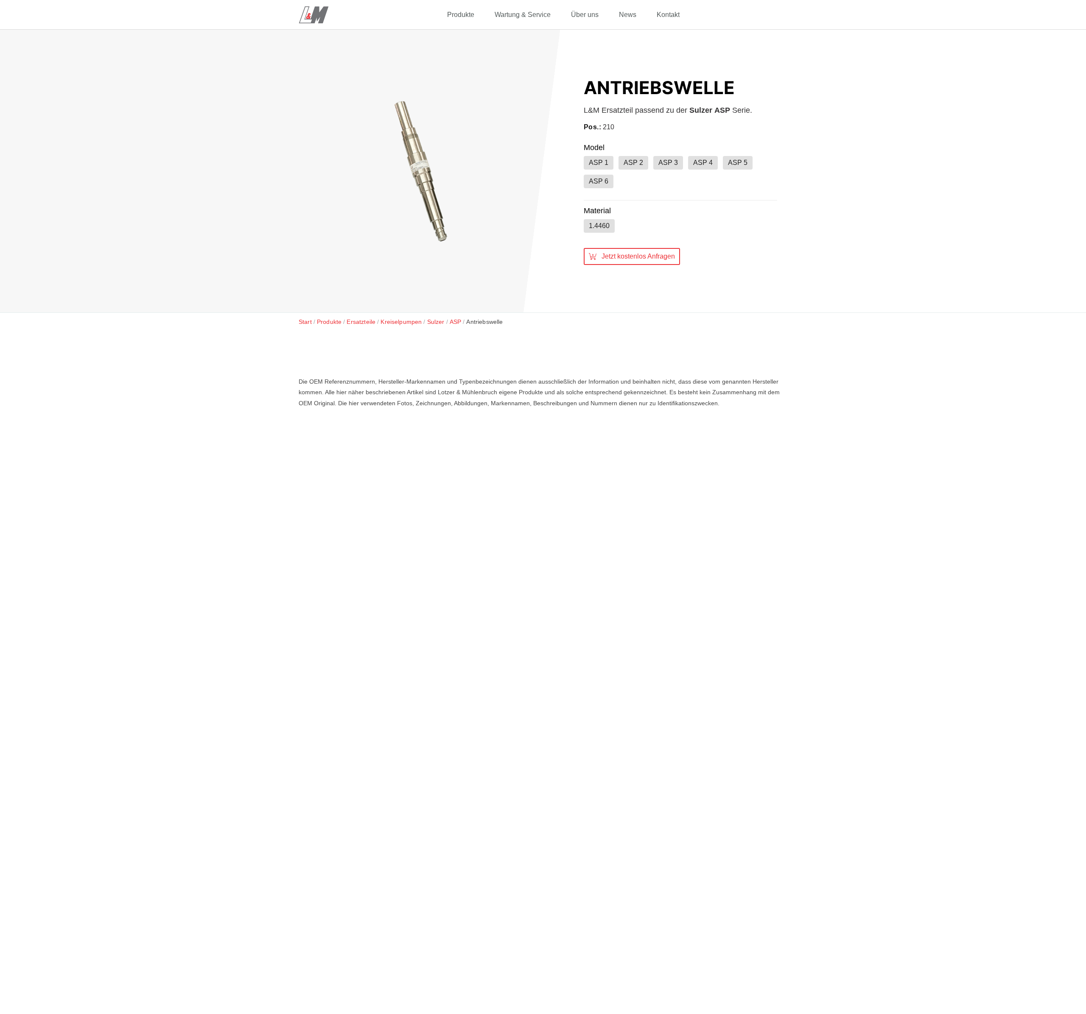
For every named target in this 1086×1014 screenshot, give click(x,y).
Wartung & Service (523, 14)
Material (597, 210)
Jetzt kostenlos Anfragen (638, 256)
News (627, 14)
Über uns (585, 14)
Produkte (460, 14)
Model (594, 147)
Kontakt (668, 14)
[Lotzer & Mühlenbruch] (314, 14)
